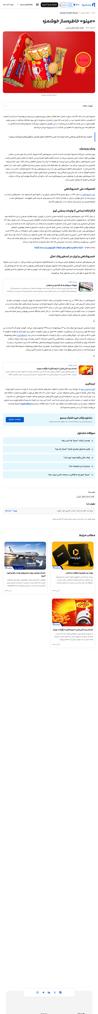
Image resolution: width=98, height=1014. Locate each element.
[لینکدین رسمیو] (49, 992)
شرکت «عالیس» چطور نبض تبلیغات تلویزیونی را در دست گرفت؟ (58, 247)
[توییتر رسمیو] (54, 992)
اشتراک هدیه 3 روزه (49, 4)
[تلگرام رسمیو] (43, 992)
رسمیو (50, 127)
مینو (80, 328)
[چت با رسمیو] (37, 4)
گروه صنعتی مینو (88, 389)
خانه (93, 13)
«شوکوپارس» (21, 335)
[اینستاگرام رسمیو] (37, 992)
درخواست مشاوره (15, 419)
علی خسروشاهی (88, 194)
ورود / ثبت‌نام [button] (11, 510)
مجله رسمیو (85, 13)
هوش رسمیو (67, 5)
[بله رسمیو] (60, 992)
